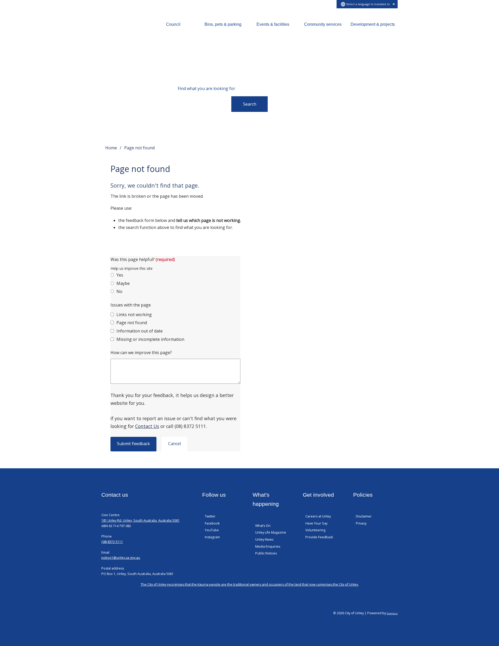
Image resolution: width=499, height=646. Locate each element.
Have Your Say (316, 523)
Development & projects (373, 24)
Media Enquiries (267, 546)
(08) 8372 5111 (112, 542)
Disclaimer (364, 516)
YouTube (212, 530)
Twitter (210, 516)
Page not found (131, 322)
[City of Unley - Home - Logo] (119, 29)
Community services (323, 24)
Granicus (392, 613)
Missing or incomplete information (150, 339)
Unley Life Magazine (270, 532)
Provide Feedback (319, 537)
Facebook (212, 523)
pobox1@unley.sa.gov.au (120, 557)
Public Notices (266, 553)
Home (111, 148)
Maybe (123, 283)
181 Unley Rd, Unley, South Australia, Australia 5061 (140, 520)
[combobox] (367, 4)
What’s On (263, 525)
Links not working (134, 314)
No (119, 291)
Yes (119, 275)
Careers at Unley (318, 516)
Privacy (361, 523)
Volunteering (315, 530)
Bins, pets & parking (223, 24)
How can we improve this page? (141, 352)
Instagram (212, 537)
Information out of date (139, 331)
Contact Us (147, 426)
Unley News (264, 539)
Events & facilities (273, 24)
